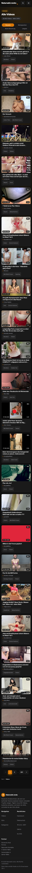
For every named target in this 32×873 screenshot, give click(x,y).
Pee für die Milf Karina (10, 573)
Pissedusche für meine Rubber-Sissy (15, 758)
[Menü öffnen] (29, 3)
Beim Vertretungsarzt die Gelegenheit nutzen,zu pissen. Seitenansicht (16, 453)
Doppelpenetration (8, 672)
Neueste (7, 25)
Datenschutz (21, 820)
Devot (5, 489)
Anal (5, 90)
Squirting (17, 274)
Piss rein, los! (7, 483)
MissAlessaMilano (9, 669)
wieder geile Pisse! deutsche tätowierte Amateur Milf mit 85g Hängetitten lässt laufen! (13, 422)
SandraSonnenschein (10, 116)
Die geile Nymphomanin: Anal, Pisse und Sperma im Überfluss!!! (15, 298)
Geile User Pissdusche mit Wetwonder (16, 391)
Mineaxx (6, 270)
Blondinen (6, 59)
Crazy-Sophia (7, 302)
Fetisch (13, 59)
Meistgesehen (22, 25)
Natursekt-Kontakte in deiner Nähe (8, 848)
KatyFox (6, 87)
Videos (3, 816)
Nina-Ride (6, 394)
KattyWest (7, 700)
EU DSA (19, 834)
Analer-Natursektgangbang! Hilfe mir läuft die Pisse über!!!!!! (15, 84)
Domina (6, 764)
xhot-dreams (7, 425)
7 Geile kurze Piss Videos (11, 206)
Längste (24, 28)
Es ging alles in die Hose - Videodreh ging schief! (15, 267)
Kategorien (4, 825)
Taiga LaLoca (7, 606)
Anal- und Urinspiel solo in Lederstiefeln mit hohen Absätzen (14, 697)
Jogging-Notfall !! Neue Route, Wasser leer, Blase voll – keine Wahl (16, 603)
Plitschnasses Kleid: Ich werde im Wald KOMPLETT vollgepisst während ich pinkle (16, 361)
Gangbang (11, 90)
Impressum (20, 816)
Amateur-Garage (8, 575)
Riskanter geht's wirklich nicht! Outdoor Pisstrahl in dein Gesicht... (14, 144)
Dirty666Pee (7, 485)
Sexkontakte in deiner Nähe (8, 853)
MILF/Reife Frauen (17, 120)
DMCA (19, 829)
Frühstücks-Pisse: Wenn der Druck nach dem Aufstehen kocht (14, 728)
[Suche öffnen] (23, 3)
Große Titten (7, 120)
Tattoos (12, 151)
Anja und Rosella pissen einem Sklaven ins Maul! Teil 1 (16, 634)
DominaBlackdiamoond (10, 761)
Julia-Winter (7, 56)
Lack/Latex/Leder (12, 703)
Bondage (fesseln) (8, 579)
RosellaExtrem (8, 239)
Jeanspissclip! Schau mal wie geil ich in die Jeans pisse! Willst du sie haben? (16, 52)
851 (22, 772)
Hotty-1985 (7, 731)
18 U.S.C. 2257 (21, 825)
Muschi (5, 182)
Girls (2, 820)
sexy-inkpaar (7, 208)
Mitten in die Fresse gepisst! (12, 544)
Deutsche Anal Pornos (8, 844)
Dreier (5, 243)
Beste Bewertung (10, 28)
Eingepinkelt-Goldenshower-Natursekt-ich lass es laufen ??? (13, 513)
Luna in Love (7, 364)
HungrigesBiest (8, 456)
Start (2, 779)
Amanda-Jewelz (8, 148)
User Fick (12, 397)
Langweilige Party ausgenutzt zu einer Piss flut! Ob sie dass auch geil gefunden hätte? (16, 330)
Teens (11, 182)
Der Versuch (7, 114)
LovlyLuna (6, 179)
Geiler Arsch (14, 459)
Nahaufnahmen (14, 211)
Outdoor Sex (14, 368)
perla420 (6, 517)
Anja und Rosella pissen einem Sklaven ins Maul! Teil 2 (16, 236)
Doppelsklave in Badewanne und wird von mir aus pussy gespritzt (15, 665)
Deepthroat (6, 610)
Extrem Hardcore (13, 243)
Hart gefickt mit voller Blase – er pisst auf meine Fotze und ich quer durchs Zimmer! (15, 176)
